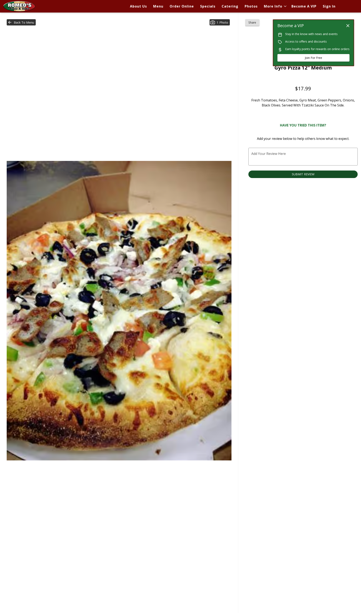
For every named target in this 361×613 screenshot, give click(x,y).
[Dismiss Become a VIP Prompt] (347, 25)
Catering (230, 6)
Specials (207, 6)
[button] (275, 6)
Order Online (182, 6)
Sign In (329, 6)
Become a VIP (304, 6)
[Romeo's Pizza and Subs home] (22, 6)
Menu (158, 6)
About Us (138, 6)
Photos (251, 6)
